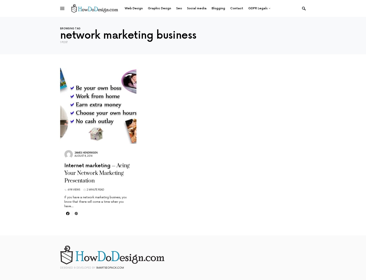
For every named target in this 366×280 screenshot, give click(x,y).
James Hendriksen (86, 152)
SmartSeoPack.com (110, 267)
